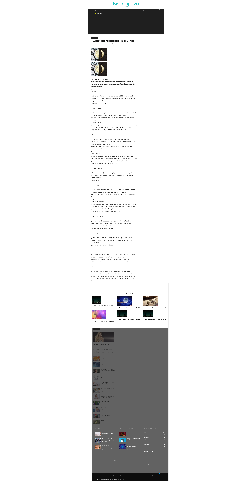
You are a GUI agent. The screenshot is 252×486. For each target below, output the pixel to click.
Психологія (126, 10)
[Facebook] (93, 288)
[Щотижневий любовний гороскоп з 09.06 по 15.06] (155, 301)
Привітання (133, 10)
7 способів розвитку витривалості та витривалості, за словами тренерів (109, 433)
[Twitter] (96, 288)
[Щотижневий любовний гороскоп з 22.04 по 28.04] (129, 313)
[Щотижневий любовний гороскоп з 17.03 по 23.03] (129, 301)
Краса (110, 10)
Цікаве (96, 10)
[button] (159, 10)
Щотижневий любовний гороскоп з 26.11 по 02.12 (103, 305)
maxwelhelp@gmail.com (127, 468)
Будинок (120, 10)
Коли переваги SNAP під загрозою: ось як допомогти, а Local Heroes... (108, 440)
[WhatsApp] (102, 288)
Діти (101, 10)
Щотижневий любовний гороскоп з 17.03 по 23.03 (129, 307)
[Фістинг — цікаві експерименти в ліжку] (122, 434)
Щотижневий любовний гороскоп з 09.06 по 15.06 (155, 307)
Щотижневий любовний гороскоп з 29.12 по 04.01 (103, 321)
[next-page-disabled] (130, 324)
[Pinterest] (99, 288)
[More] (105, 288)
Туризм (139, 10)
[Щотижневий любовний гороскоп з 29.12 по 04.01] (104, 314)
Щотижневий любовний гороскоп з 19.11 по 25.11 (155, 319)
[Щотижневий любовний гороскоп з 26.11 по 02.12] (104, 300)
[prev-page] (128, 324)
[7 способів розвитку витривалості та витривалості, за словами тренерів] (98, 434)
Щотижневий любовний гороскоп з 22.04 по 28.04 (129, 319)
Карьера (114, 10)
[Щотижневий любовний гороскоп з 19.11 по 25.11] (155, 313)
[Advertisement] (126, 25)
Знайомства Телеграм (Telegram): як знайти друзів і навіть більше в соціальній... (133, 440)
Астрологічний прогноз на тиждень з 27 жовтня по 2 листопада (132, 446)
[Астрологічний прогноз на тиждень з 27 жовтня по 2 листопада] (122, 446)
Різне (149, 10)
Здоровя (105, 10)
